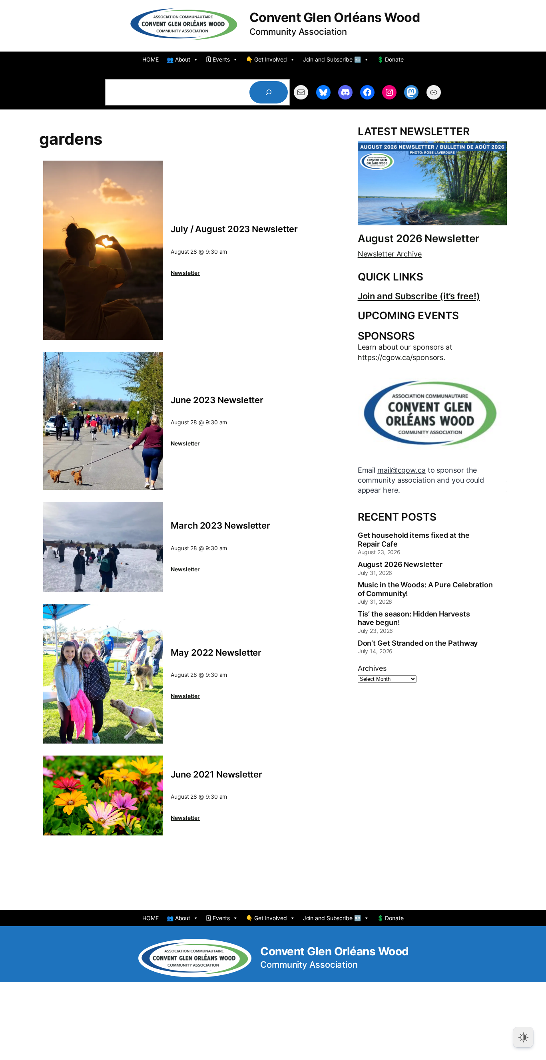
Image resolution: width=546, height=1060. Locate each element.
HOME (150, 59)
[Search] (268, 92)
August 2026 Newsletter (418, 239)
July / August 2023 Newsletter (234, 229)
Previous (364, 470)
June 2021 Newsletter (216, 774)
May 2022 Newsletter (216, 652)
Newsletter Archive (390, 254)
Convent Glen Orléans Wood (334, 17)
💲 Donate (390, 59)
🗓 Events (218, 59)
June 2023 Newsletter (217, 400)
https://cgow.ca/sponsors (401, 357)
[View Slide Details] (432, 413)
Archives (372, 668)
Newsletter (185, 272)
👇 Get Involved (266, 59)
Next (501, 470)
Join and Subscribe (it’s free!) (419, 295)
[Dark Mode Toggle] (523, 1037)
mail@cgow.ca (401, 470)
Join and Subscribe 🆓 (332, 59)
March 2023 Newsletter (220, 525)
